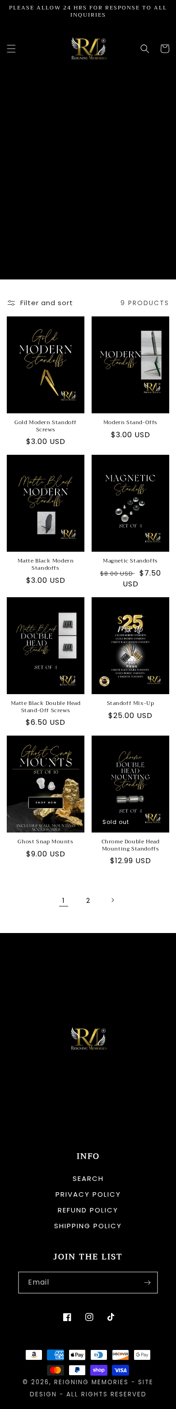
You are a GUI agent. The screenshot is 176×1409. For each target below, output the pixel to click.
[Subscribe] (147, 1283)
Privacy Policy (88, 1194)
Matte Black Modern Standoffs (46, 565)
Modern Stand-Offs (130, 422)
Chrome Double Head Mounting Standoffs (131, 845)
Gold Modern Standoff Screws (45, 426)
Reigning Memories (91, 1382)
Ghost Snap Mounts (45, 842)
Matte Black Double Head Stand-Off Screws (46, 707)
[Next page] (112, 900)
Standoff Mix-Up (130, 703)
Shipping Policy (88, 1226)
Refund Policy (88, 1210)
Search (88, 1178)
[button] (11, 49)
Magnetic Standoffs (130, 561)
